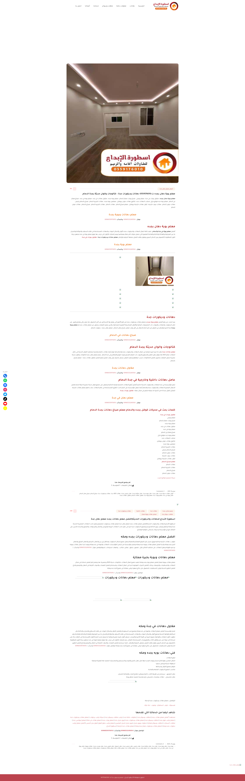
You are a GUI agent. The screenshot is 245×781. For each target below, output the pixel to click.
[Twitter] (5, 394)
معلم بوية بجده (152, 322)
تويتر (166, 705)
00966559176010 (110, 219)
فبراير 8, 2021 (171, 491)
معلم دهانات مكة (119, 748)
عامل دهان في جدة (162, 748)
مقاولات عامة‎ (121, 6)
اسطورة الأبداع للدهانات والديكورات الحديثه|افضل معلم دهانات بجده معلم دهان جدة (133, 519)
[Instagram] (5, 390)
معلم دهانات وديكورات (107, 748)
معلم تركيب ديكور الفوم (106, 723)
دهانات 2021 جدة (116, 493)
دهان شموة (118, 746)
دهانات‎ (132, 6)
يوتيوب (153, 705)
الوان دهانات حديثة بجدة (166, 493)
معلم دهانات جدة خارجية (126, 726)
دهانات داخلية (140, 511)
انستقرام (160, 705)
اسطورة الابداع (111, 726)
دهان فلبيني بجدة (109, 746)
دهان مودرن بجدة (98, 746)
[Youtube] (5, 403)
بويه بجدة (170, 746)
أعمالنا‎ (87, 6)
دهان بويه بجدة (147, 493)
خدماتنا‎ (96, 6)
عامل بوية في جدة (168, 495)
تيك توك (147, 705)
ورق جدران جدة (119, 720)
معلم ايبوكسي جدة (79, 720)
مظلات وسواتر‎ (107, 6)
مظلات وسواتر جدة (144, 717)
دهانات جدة (153, 511)
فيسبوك (172, 705)
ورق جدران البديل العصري (123, 723)
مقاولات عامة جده (129, 717)
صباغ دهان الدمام (84, 493)
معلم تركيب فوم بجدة (166, 720)
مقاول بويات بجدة (126, 391)
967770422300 (105, 777)
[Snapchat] (5, 408)
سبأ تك (112, 777)
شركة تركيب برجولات (97, 717)
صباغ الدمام (93, 493)
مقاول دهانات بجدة (125, 495)
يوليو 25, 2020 (171, 744)
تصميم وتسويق (118, 777)
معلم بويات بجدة (107, 720)
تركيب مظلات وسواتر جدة (113, 717)
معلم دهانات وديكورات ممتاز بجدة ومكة (148, 726)
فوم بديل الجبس (91, 723)
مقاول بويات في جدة (89, 237)
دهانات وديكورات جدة (104, 493)
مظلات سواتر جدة (167, 514)
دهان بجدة (155, 493)
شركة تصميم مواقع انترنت (166, 478)
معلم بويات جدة (157, 495)
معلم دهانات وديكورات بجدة (134, 720)
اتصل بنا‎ (78, 6)
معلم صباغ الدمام (168, 462)
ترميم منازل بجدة (168, 511)
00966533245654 (129, 219)
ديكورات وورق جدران (140, 723)
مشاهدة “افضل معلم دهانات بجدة (163, 717)
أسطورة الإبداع (129, 777)
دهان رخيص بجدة (126, 493)
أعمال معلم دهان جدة (166, 189)
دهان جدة (155, 746)
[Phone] (5, 376)
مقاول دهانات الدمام (137, 495)
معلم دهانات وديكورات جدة (79, 717)
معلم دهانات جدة (168, 352)
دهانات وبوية (88, 746)
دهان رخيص (137, 746)
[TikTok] (5, 399)
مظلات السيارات (169, 723)
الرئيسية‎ (141, 6)
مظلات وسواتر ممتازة (155, 723)
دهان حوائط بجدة (137, 493)
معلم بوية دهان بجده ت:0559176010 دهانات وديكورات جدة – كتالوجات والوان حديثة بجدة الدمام (128, 194)
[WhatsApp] (5, 380)
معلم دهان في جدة (141, 748)
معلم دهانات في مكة (94, 720)
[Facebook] (5, 385)
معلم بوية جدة (148, 495)
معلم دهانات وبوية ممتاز (149, 514)
